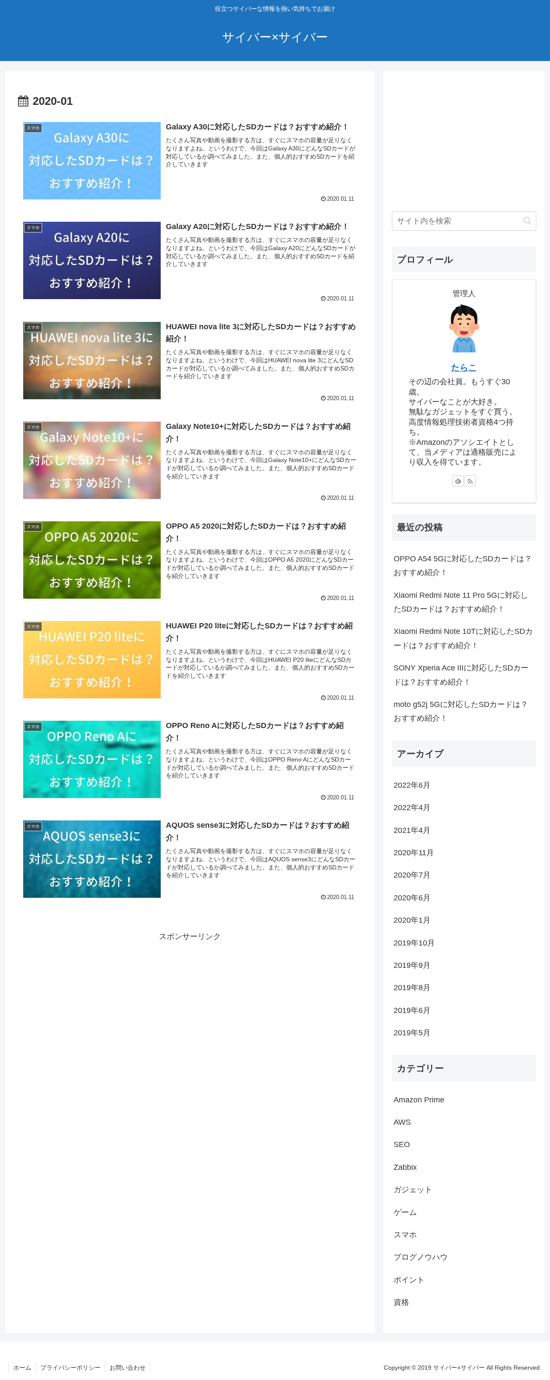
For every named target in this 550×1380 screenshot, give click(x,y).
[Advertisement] (190, 1003)
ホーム (22, 1367)
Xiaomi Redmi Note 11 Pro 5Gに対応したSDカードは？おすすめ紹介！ (461, 602)
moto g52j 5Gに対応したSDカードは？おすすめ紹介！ (461, 711)
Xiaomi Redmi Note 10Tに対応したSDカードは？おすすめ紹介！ (463, 638)
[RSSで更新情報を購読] (470, 481)
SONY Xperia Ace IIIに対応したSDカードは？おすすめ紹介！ (461, 675)
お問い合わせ (128, 1367)
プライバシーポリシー (70, 1367)
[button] (527, 221)
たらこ (464, 367)
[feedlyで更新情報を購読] (458, 481)
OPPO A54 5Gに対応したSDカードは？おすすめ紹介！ (463, 565)
